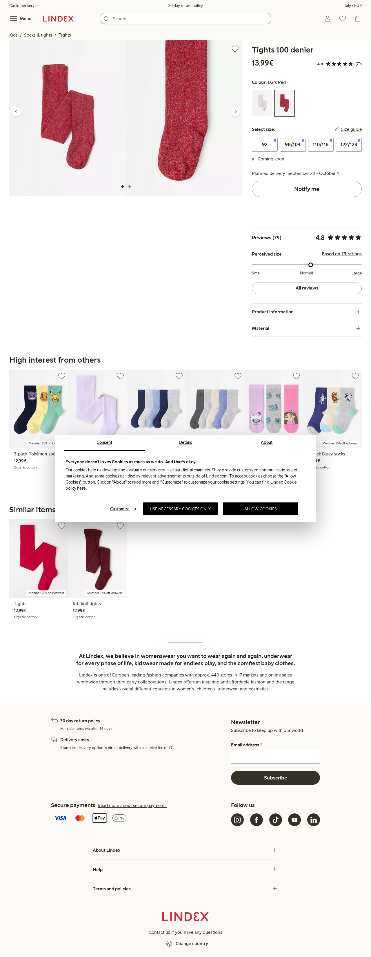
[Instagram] (237, 819)
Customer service (24, 5)
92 (265, 144)
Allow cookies (260, 508)
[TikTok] (275, 819)
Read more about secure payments (132, 805)
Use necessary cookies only (180, 508)
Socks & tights (38, 35)
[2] (129, 186)
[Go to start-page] (58, 19)
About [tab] (267, 442)
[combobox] (185, 18)
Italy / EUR (352, 5)
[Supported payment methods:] (140, 818)
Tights (65, 35)
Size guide (351, 129)
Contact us (159, 932)
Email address (246, 745)
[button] (67, 118)
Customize (120, 508)
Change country (192, 943)
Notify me (306, 188)
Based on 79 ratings (342, 254)
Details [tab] (185, 442)
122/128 (349, 144)
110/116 (321, 144)
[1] (122, 186)
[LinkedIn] (313, 819)
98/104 (293, 144)
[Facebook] (256, 819)
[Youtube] (294, 819)
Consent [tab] (104, 442)
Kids (13, 35)
